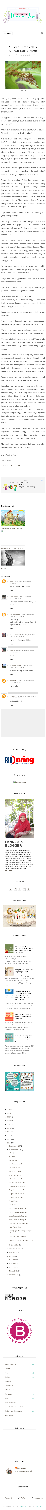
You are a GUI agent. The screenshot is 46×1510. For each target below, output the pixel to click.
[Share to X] (11, 465)
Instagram (38, 1498)
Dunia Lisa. (23, 1506)
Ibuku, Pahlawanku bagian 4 (18, 1209)
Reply (11, 590)
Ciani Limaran (14, 596)
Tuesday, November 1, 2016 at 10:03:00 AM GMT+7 (21, 582)
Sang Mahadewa (15, 614)
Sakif (11, 581)
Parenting (8, 1394)
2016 (8, 1143)
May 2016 (12, 1263)
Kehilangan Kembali (15, 1179)
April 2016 (12, 1267)
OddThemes (39, 1506)
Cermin (7, 1369)
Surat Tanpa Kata (15, 1227)
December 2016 (14, 1146)
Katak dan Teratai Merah (17, 1237)
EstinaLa (12, 650)
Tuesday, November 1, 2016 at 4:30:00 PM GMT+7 (22, 615)
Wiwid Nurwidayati (15, 635)
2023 (9, 1117)
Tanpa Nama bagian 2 (16, 1197)
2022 (9, 1121)
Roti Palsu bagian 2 (15, 1164)
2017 (8, 1139)
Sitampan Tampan (15, 665)
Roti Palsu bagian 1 (15, 1168)
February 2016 (14, 1275)
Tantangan (9, 1415)
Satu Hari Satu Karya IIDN (14, 1407)
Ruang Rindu (13, 1160)
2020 (9, 1128)
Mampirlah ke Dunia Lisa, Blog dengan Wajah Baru (24, 971)
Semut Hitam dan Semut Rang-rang (21, 1240)
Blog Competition (11, 1364)
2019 (8, 1132)
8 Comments (37, 55)
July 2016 (12, 1256)
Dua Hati (12, 1156)
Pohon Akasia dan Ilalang (17, 1186)
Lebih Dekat (9, 1386)
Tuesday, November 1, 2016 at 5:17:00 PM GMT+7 (22, 636)
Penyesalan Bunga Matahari (18, 1223)
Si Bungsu (12, 1153)
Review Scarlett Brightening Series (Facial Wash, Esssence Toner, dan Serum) (24, 949)
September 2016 (14, 1249)
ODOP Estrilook (10, 1390)
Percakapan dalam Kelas (17, 1182)
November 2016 (14, 1150)
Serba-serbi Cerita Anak (13, 1411)
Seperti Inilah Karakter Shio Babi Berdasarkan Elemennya (23, 1016)
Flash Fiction (9, 1381)
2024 (9, 1113)
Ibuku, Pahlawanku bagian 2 (18, 1216)
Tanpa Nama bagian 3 (16, 1194)
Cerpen (8, 460)
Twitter (23, 1498)
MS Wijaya (13, 696)
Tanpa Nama (13, 1201)
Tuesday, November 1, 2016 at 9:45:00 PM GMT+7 (22, 666)
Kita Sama (12, 1205)
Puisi (6, 1398)
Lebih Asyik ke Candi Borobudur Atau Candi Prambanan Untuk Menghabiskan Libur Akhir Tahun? (23, 995)
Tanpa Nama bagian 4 (16, 1190)
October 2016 (14, 1245)
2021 (8, 1124)
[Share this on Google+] (15, 465)
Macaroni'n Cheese (15, 1171)
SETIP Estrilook (10, 1403)
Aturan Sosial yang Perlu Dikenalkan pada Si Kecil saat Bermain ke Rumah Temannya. (23, 1039)
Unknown (13, 681)
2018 (8, 1136)
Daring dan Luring (15, 1175)
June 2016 (12, 1260)
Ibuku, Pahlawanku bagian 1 (18, 1220)
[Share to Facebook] (8, 465)
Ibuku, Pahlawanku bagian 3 (18, 1212)
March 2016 (13, 1271)
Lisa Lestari (21, 1468)
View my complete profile (23, 1471)
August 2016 (13, 1252)
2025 (9, 1109)
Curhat (7, 1377)
